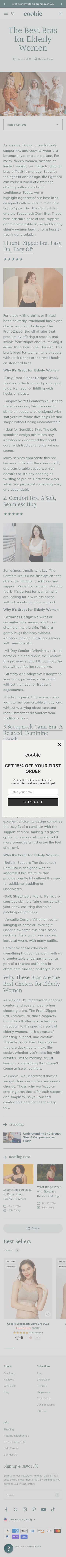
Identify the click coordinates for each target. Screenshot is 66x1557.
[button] (8, 1548)
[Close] (59, 744)
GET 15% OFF (33, 802)
